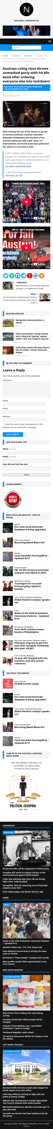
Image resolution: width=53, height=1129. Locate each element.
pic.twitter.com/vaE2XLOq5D (18, 166)
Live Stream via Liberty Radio (26, 765)
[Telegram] (23, 275)
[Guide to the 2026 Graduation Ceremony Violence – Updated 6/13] (26, 920)
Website (6, 416)
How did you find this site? (15, 464)
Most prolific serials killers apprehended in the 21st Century (24, 962)
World (16, 56)
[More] (41, 275)
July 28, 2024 (22, 326)
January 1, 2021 (23, 355)
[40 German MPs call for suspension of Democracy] (26, 848)
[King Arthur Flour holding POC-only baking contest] (26, 993)
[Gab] (11, 275)
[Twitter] (5, 275)
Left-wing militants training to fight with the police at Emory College (23, 1095)
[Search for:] (26, 47)
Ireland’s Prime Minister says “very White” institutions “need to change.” (22, 1027)
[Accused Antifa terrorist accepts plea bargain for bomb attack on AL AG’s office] (26, 1067)
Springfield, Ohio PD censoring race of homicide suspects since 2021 (25, 886)
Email (5, 408)
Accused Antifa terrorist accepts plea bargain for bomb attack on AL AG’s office (25, 1088)
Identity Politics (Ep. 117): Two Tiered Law (22, 947)
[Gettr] (29, 275)
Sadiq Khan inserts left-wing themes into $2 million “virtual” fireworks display (32, 350)
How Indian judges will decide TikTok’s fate (23, 891)
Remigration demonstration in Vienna (30, 321)
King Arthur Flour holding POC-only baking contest (23, 1014)
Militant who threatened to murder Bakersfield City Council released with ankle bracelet (25, 1101)
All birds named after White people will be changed (22, 1020)
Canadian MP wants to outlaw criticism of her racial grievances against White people (24, 873)
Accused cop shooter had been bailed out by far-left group (25, 1114)
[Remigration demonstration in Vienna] (8, 323)
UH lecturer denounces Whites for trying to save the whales (25, 1037)
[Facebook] (17, 275)
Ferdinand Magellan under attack (18, 1032)
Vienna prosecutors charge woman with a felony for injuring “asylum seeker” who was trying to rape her (32, 336)
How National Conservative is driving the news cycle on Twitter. (25, 952)
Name (5, 400)
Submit (26, 475)
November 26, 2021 (13, 96)
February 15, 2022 (24, 342)
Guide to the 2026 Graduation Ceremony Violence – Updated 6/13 (26, 942)
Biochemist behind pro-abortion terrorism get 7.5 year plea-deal (26, 1108)
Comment (7, 380)
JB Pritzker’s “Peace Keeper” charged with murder (26, 957)
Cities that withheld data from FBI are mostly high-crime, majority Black (24, 880)
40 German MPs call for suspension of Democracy (26, 868)
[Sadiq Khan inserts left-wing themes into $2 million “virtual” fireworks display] (8, 350)
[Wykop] (35, 275)
